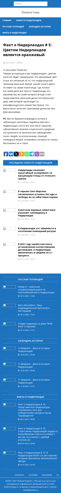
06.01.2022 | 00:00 (27, 419)
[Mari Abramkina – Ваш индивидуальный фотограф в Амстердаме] (9, 308)
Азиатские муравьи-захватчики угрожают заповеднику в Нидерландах (36, 212)
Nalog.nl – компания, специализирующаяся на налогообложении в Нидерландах (36, 289)
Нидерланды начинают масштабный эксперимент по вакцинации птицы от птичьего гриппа (37, 174)
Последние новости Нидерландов (30, 162)
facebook (19, 475)
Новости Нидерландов (28, 20)
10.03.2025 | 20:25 (27, 219)
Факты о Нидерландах (15, 32)
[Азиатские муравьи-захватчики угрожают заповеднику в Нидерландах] (9, 213)
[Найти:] (30, 3)
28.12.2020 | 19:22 (27, 314)
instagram (47, 475)
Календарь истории (40, 26)
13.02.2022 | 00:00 (27, 355)
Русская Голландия (13, 26)
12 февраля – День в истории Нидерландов (34, 365)
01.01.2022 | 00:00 (27, 464)
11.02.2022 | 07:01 (27, 386)
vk (57, 475)
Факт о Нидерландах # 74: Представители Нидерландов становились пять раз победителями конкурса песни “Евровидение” (34, 410)
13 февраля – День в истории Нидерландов (34, 349)
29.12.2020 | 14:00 (27, 296)
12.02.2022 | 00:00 (27, 370)
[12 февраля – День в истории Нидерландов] (9, 367)
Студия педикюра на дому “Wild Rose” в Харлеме (35, 325)
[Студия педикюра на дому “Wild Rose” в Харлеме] (9, 327)
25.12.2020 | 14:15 (27, 330)
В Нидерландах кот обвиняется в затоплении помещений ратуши (37, 230)
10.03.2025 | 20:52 (27, 200)
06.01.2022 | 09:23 (27, 259)
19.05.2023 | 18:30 (27, 235)
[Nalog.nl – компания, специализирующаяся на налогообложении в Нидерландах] (9, 290)
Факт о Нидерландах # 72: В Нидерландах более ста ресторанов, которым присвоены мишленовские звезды (37, 457)
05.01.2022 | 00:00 (27, 443)
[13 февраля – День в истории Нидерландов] (9, 351)
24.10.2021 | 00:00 (14, 62)
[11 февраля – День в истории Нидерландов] (9, 383)
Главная (6, 20)
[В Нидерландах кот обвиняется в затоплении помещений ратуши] (9, 231)
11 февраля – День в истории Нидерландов (34, 381)
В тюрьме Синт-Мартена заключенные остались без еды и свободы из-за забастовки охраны (38, 194)
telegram (33, 475)
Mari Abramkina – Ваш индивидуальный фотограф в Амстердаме (34, 308)
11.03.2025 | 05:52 (27, 182)
